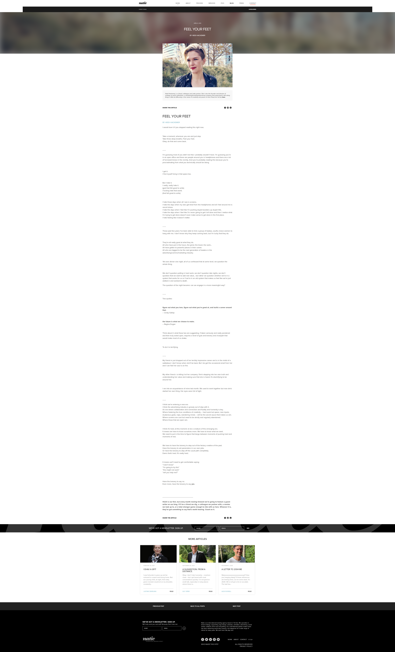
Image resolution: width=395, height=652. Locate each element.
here (223, 97)
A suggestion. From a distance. (193, 570)
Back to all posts (198, 606)
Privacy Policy (246, 646)
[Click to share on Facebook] (225, 108)
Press (241, 3)
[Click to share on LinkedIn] (231, 108)
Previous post (158, 606)
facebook (202, 639)
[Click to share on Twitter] (228, 108)
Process (199, 3)
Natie (143, 3)
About (188, 3)
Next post (236, 606)
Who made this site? (209, 644)
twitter (206, 639)
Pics (222, 3)
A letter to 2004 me (232, 569)
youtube (218, 639)
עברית (250, 639)
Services (212, 3)
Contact (252, 3)
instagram (214, 639)
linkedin (210, 639)
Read (171, 591)
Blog (232, 3)
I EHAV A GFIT (149, 569)
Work (178, 3)
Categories (252, 9)
